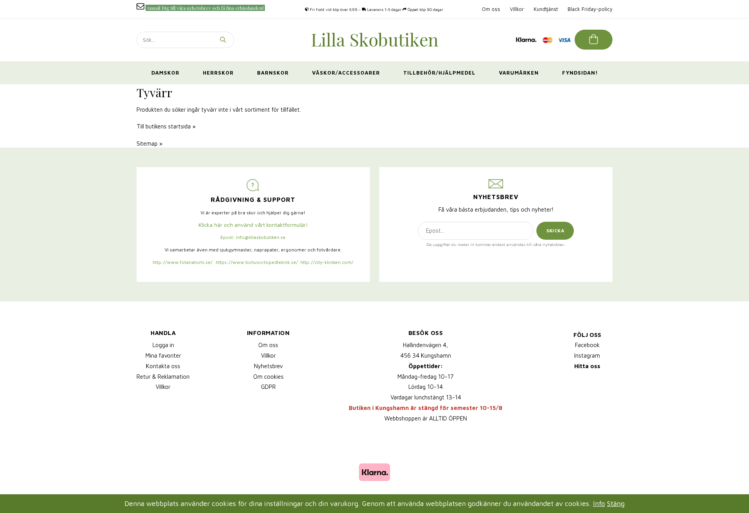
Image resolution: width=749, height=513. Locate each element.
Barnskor (273, 72)
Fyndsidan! (580, 72)
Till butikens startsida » (166, 126)
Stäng (616, 503)
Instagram (587, 355)
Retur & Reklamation (163, 376)
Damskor (165, 72)
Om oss (491, 9)
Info (599, 503)
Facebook (587, 345)
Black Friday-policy (590, 9)
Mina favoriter (163, 355)
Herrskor (218, 72)
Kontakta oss (163, 366)
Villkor (517, 9)
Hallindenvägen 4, (425, 345)
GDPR (268, 386)
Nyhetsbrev (268, 366)
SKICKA (555, 230)
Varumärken (519, 72)
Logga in (163, 345)
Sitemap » (149, 143)
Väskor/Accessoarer (346, 72)
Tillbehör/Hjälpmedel (439, 72)
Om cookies (268, 376)
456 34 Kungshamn (425, 355)
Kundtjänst (546, 9)
